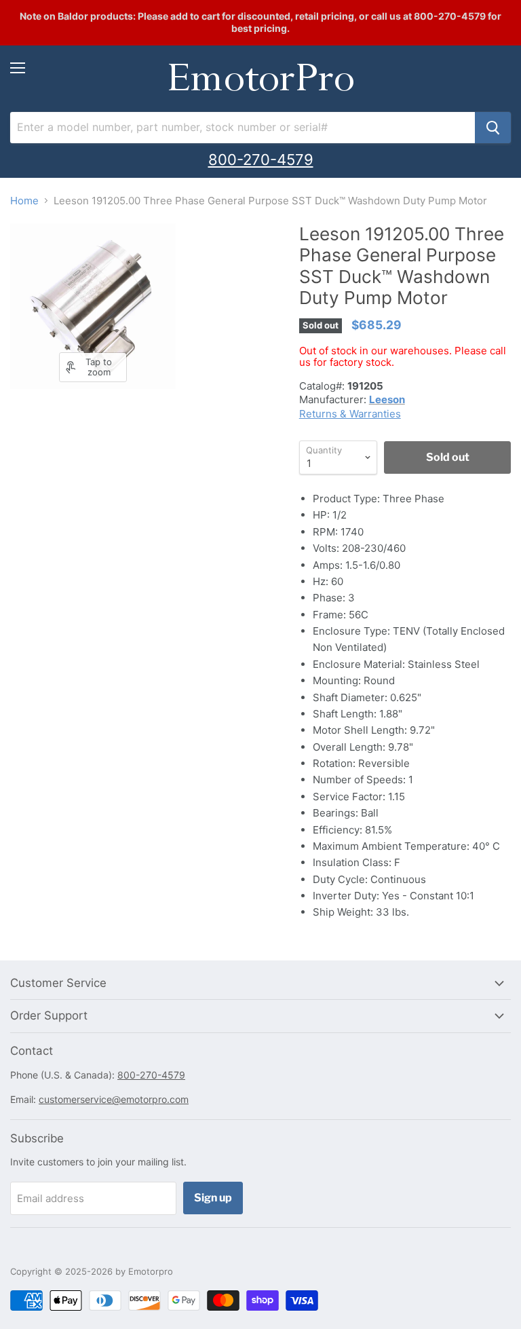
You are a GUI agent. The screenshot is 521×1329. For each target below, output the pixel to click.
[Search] (493, 127)
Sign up (213, 1197)
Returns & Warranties (350, 413)
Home (24, 200)
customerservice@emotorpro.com (114, 1099)
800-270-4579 (260, 159)
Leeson (387, 399)
